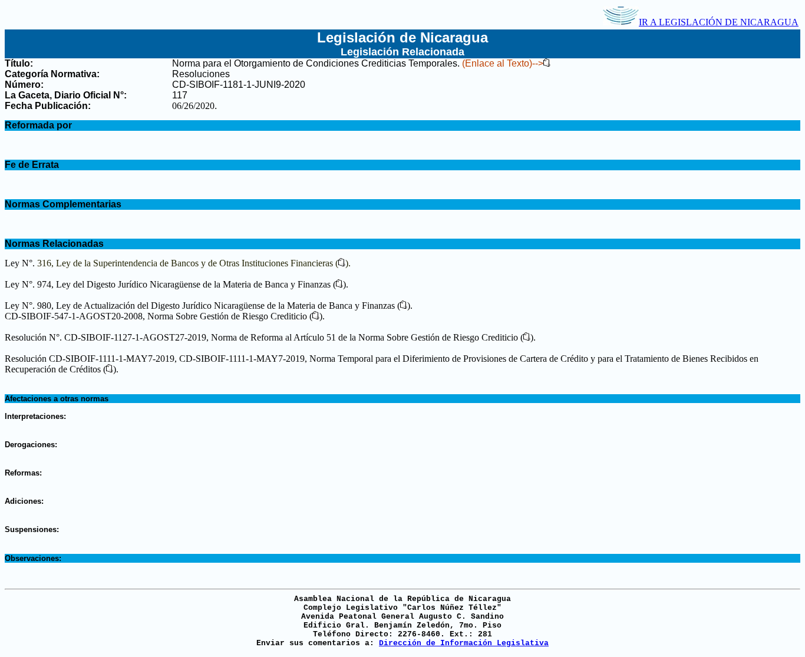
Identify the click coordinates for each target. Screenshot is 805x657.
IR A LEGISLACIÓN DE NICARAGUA (719, 22)
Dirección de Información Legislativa (464, 643)
